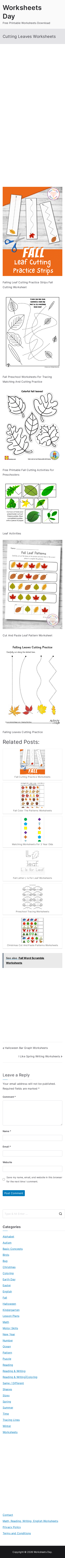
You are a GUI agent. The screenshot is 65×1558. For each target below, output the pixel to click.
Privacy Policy (12, 1527)
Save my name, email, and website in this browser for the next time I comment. (34, 1179)
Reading (8, 1365)
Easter (7, 1285)
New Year (9, 1334)
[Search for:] (34, 1214)
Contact (8, 1514)
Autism (7, 1242)
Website (7, 1162)
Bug (5, 1261)
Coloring (8, 1273)
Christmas (9, 1267)
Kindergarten (11, 1310)
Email (7, 1146)
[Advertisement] (32, 86)
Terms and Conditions (17, 1533)
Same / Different (13, 1383)
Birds (6, 1254)
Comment (9, 1096)
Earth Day (9, 1279)
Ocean (7, 1346)
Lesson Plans (11, 1316)
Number (8, 1340)
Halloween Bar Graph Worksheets (26, 1048)
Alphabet (8, 1236)
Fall (5, 1297)
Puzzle (7, 1358)
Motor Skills (10, 1328)
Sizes (6, 1395)
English (7, 1291)
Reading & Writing (14, 1371)
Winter (7, 1426)
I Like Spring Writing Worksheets (39, 1056)
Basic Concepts (13, 1248)
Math (6, 1322)
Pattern (7, 1352)
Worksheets (10, 1432)
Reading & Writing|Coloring (20, 1377)
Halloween (9, 1303)
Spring (7, 1401)
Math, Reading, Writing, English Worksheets (30, 1521)
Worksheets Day (43, 1552)
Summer (8, 1407)
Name (7, 1131)
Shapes (7, 1389)
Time (6, 1413)
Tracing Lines (11, 1419)
